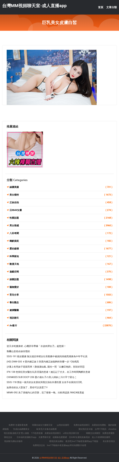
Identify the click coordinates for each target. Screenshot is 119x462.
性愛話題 (61, 217)
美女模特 (61, 194)
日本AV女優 (61, 210)
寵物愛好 (61, 287)
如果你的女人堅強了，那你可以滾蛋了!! (27, 387)
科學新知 (61, 256)
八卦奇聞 (61, 233)
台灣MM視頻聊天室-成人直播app (34, 5)
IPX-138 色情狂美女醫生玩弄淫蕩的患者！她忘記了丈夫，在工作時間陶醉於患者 (48, 372)
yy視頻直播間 (63, 425)
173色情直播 (37, 433)
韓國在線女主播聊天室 (42, 425)
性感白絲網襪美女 (21, 429)
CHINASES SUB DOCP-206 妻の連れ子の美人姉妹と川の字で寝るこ (42, 377)
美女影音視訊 (109, 441)
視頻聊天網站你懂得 (13, 441)
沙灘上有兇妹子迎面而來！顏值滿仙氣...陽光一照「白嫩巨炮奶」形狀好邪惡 (46, 366)
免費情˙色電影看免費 (18, 425)
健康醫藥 (61, 310)
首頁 (100, 7)
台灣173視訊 (100, 429)
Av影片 (61, 325)
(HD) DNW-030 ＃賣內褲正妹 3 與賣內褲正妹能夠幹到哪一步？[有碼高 (43, 361)
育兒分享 (61, 294)
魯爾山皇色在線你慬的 (18, 351)
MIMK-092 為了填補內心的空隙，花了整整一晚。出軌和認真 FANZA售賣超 (45, 392)
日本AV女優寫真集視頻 (79, 437)
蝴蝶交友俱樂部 (93, 433)
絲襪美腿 (61, 187)
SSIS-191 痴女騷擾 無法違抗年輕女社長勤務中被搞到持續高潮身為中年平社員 (47, 356)
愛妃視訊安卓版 (86, 429)
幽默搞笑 (61, 240)
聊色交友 (8, 437)
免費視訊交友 (39, 445)
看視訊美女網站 (56, 441)
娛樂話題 (61, 279)
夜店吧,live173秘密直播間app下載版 (81, 441)
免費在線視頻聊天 (82, 425)
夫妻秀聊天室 (44, 437)
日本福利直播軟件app (26, 437)
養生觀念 (61, 302)
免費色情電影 (108, 433)
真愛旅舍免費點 (99, 425)
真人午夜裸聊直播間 (101, 437)
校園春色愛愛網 (60, 437)
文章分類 (111, 7)
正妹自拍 (61, 202)
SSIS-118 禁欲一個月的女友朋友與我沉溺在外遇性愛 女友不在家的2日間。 (45, 382)
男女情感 (61, 225)
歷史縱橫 (61, 248)
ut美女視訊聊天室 (71, 433)
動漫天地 (61, 264)
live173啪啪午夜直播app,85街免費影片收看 (66, 445)
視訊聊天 (61, 317)
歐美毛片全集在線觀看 (46, 429)
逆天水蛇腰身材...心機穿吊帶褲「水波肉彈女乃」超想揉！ (36, 346)
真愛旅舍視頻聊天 (53, 433)
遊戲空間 (61, 271)
